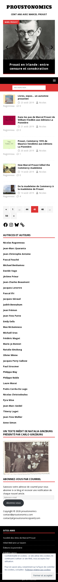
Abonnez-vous (13, 502)
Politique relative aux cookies (38, 569)
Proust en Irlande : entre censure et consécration (29, 66)
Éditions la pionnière (12, 547)
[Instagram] (11, 224)
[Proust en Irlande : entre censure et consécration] (29, 39)
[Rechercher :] (29, 87)
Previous (7, 47)
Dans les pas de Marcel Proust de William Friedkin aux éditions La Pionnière (36, 120)
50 (6, 215)
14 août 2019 (27, 171)
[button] (53, 80)
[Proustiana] (9, 120)
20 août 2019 (27, 150)
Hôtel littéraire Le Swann (14, 542)
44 (27, 209)
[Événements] (9, 99)
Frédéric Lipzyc (10, 552)
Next (51, 47)
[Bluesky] (16, 224)
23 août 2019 (27, 102)
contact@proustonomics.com (18, 514)
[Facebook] (5, 224)
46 (42, 209)
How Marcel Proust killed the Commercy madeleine (34, 166)
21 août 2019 (27, 126)
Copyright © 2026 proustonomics (20, 511)
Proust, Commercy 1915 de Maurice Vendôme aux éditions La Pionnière (35, 144)
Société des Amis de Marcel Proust (19, 537)
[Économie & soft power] (9, 168)
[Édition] (9, 144)
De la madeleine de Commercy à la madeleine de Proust (36, 187)
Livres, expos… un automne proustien (33, 97)
